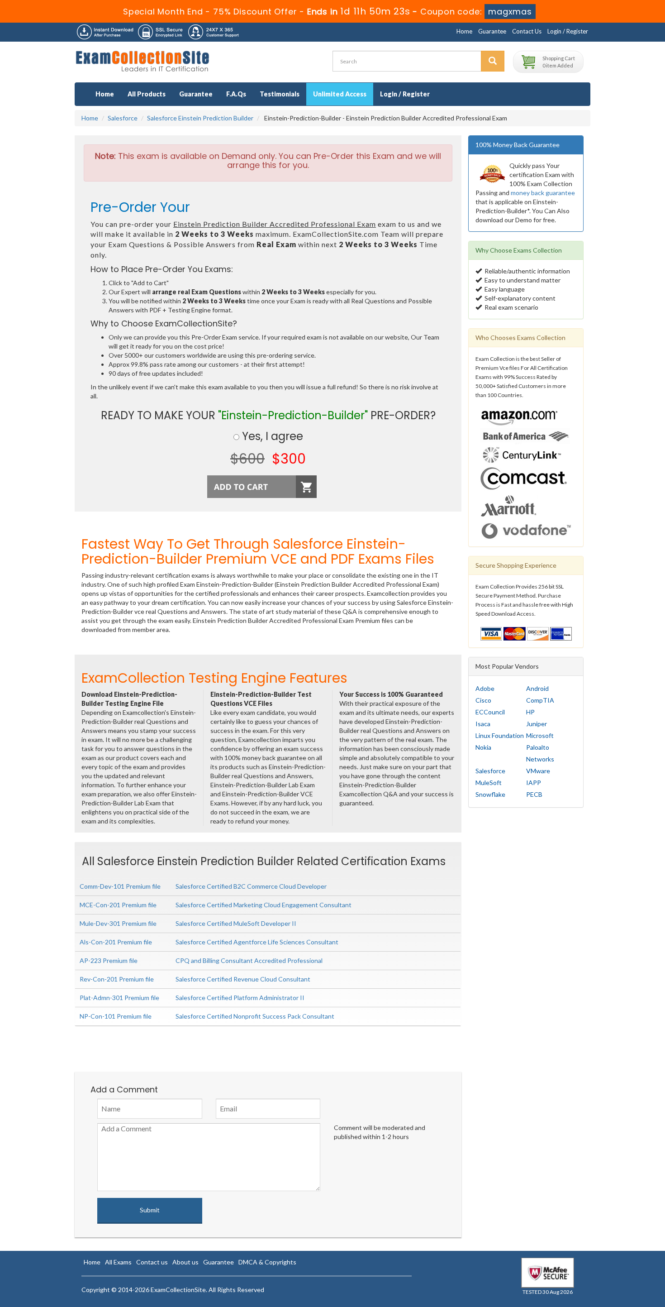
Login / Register (567, 31)
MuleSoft (488, 782)
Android (537, 688)
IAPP (533, 782)
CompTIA (540, 700)
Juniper (536, 724)
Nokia (483, 747)
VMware (538, 771)
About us (185, 1262)
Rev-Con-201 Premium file (117, 979)
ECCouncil (490, 712)
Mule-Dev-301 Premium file (118, 923)
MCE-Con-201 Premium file (118, 905)
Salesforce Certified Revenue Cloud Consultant (243, 979)
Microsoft (540, 735)
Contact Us (527, 31)
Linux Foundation (499, 735)
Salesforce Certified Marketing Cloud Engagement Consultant (264, 905)
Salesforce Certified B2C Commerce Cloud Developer (251, 886)
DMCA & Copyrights (267, 1262)
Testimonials (279, 94)
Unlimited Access (339, 94)
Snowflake (490, 794)
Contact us (152, 1262)
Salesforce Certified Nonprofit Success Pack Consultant (255, 1016)
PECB (534, 794)
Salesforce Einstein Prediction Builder (200, 118)
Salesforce (123, 118)
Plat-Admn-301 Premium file (119, 997)
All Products (147, 94)
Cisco (483, 700)
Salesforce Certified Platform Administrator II (240, 997)
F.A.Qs (236, 94)
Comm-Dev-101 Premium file (120, 886)
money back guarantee (543, 192)
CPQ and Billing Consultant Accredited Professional (249, 960)
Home (464, 31)
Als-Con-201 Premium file (116, 942)
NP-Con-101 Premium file (116, 1016)
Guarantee (492, 31)
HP (530, 712)
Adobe (484, 688)
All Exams (118, 1262)
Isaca (482, 724)
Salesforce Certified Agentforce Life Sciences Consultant (257, 942)
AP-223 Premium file (109, 960)
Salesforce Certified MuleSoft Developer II (236, 923)
